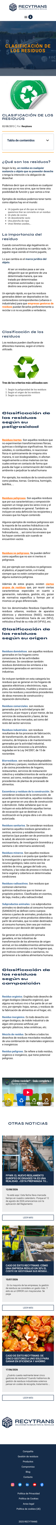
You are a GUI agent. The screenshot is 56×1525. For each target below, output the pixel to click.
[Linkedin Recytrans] (28, 1485)
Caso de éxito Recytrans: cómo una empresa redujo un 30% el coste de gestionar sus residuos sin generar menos (28, 1268)
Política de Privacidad (29, 1493)
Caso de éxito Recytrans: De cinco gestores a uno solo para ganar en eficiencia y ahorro (27, 1358)
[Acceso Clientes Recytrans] (30, 17)
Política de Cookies (28, 1498)
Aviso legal (28, 1504)
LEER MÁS (28, 1217)
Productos (28, 1461)
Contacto (28, 1477)
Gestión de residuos (28, 1456)
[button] (26, 17)
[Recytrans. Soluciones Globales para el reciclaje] (28, 7)
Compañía (28, 1451)
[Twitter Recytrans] (20, 1485)
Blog (28, 1472)
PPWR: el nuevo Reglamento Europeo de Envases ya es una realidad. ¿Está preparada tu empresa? (26, 1178)
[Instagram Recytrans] (13, 1485)
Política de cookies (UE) (29, 1509)
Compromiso (28, 1467)
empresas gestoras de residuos (28, 305)
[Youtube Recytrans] (35, 1485)
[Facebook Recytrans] (42, 1485)
